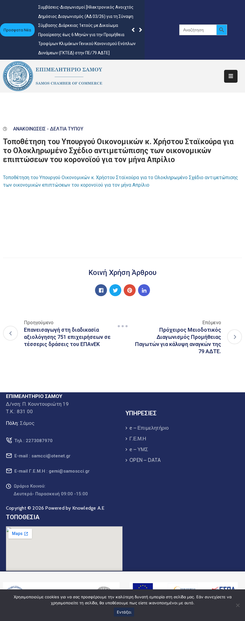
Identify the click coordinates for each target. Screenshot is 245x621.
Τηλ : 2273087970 (33, 440)
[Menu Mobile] (231, 76)
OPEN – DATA (145, 460)
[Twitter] (115, 290)
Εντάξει (124, 612)
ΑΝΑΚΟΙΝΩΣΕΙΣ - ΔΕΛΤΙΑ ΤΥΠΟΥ (48, 129)
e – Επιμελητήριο (149, 428)
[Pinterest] (130, 290)
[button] (141, 29)
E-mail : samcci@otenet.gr (42, 456)
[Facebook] (101, 290)
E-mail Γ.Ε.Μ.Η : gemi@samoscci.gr (52, 471)
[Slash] (122, 326)
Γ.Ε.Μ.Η (137, 439)
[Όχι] (238, 605)
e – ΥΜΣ (138, 449)
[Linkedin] (144, 290)
